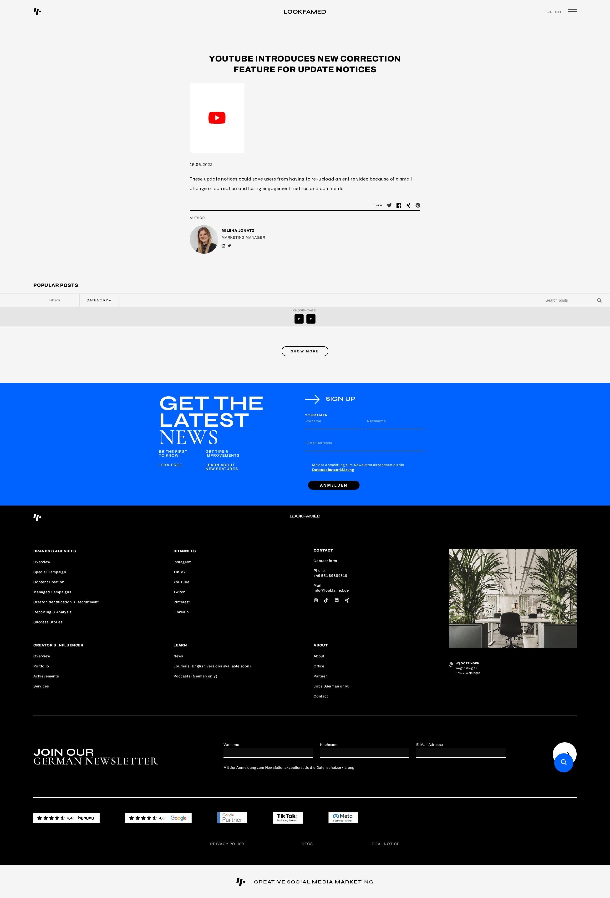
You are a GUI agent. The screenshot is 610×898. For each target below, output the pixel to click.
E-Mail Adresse (318, 443)
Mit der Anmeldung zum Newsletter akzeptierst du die (358, 467)
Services (41, 686)
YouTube (181, 582)
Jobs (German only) (331, 686)
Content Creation (49, 582)
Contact (321, 696)
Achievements (46, 676)
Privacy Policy (227, 844)
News (178, 656)
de (550, 12)
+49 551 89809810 (330, 576)
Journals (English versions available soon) (212, 666)
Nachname (376, 421)
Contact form (325, 561)
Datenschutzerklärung (333, 470)
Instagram (182, 562)
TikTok (179, 572)
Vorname (313, 421)
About (319, 656)
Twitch (179, 592)
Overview (41, 562)
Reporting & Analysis (52, 612)
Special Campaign (49, 572)
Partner (320, 676)
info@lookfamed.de (331, 590)
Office (319, 666)
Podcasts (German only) (195, 676)
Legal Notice (385, 844)
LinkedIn (181, 612)
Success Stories (48, 622)
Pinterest (181, 602)
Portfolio (41, 666)
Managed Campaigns (52, 592)
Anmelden (334, 485)
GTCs (307, 844)
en (558, 12)
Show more (305, 351)
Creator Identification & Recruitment (66, 602)
